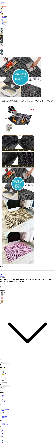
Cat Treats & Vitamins (5, 25)
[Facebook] (2, 433)
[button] (0, 360)
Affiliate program (4, 417)
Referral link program (4, 416)
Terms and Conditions (5, 424)
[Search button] (1, 10)
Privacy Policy (4, 423)
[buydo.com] (3, 6)
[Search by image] (1, 8)
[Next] (1, 56)
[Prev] (1, 27)
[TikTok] (2, 431)
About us (3, 395)
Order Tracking (4, 408)
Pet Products (3, 24)
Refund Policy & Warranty (5, 409)
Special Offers (4, 17)
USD (1, 3)
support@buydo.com (4, 401)
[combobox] (4, 304)
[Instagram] (2, 430)
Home (3, 23)
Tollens (1, 274)
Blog (2, 396)
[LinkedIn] (2, 432)
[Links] (0, 403)
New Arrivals (3, 18)
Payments (3, 410)
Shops (3, 19)
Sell (2, 20)
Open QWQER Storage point (5, 418)
